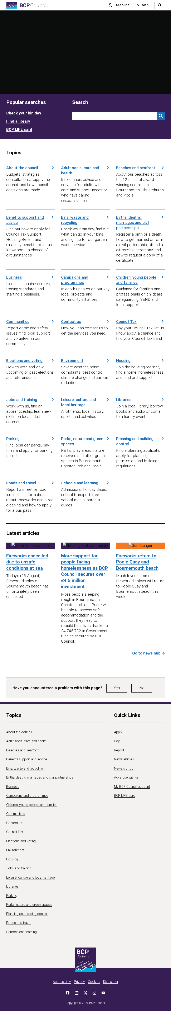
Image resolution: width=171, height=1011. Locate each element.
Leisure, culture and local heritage (78, 402)
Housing (123, 360)
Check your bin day (23, 113)
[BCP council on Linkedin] (76, 993)
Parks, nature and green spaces (82, 441)
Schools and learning (79, 483)
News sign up (123, 768)
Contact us (71, 321)
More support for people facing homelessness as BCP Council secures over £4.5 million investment (84, 571)
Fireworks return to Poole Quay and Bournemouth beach (137, 562)
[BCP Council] (27, 5)
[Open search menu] (160, 5)
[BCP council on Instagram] (94, 993)
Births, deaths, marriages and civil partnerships (132, 222)
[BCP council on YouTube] (103, 993)
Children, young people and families (136, 280)
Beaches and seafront (135, 167)
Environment (72, 360)
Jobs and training (21, 399)
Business (14, 277)
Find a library (18, 121)
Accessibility (62, 982)
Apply (118, 732)
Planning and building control (134, 441)
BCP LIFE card (19, 129)
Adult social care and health (80, 170)
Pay (117, 741)
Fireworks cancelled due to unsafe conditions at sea (27, 562)
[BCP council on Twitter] (85, 993)
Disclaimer (110, 982)
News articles (124, 759)
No (142, 687)
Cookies (94, 982)
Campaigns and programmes (74, 280)
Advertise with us (126, 777)
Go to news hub (146, 653)
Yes (117, 687)
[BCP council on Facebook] (67, 993)
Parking (13, 438)
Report (119, 750)
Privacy (79, 982)
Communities (17, 321)
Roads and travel (21, 483)
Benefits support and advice (25, 220)
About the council (22, 167)
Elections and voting (24, 360)
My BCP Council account (132, 787)
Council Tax (126, 321)
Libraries (123, 399)
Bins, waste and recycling (75, 220)
